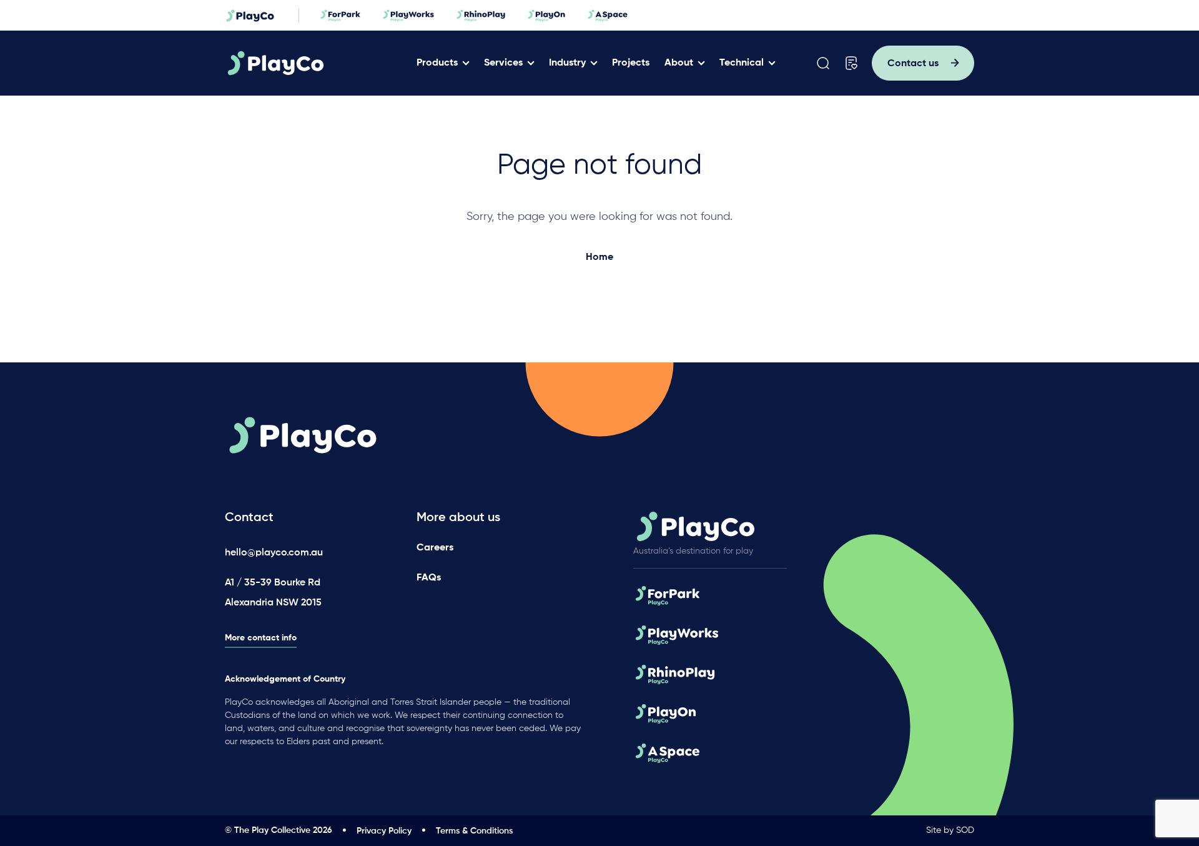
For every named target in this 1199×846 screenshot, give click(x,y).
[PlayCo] (314, 63)
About (678, 63)
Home (599, 257)
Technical (741, 63)
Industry (567, 63)
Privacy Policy (384, 831)
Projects (630, 63)
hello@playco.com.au (274, 553)
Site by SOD (950, 830)
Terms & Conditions (474, 831)
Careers (435, 548)
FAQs (429, 578)
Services (503, 63)
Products (437, 63)
